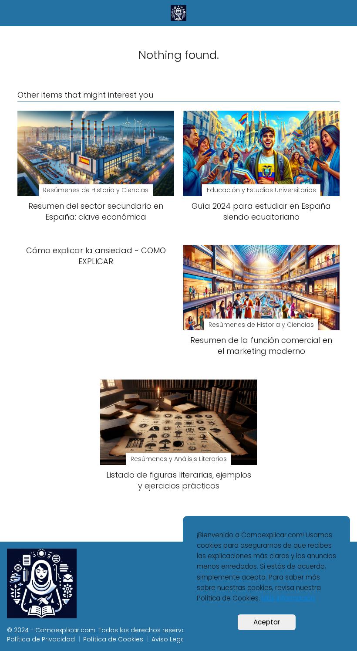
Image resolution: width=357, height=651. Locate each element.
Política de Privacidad (41, 639)
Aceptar (266, 622)
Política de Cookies (113, 639)
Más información (288, 598)
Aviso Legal (169, 639)
